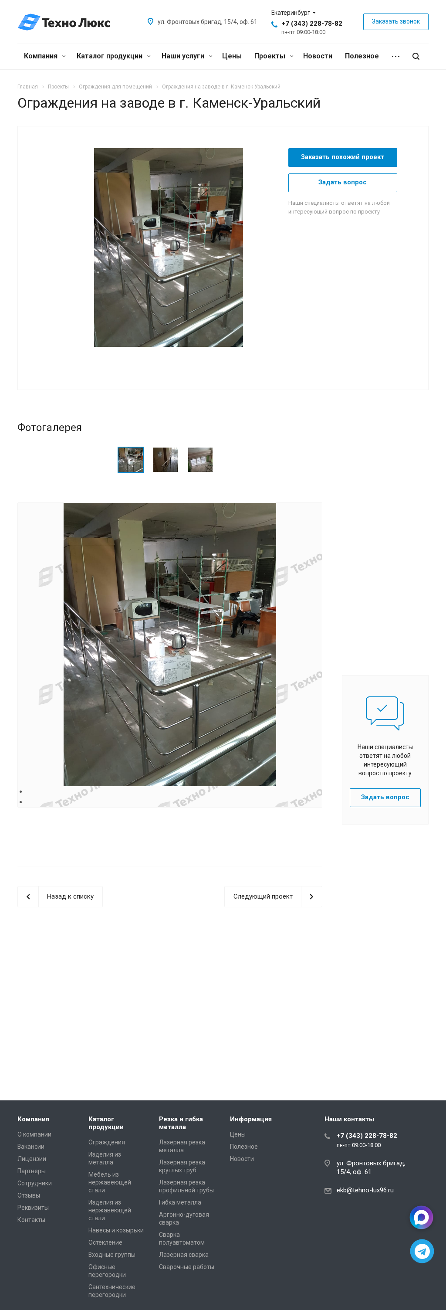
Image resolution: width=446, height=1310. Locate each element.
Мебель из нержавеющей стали (109, 1182)
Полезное (362, 56)
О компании (34, 1134)
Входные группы (111, 1254)
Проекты (270, 56)
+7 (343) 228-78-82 (312, 23)
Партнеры (31, 1170)
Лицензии (31, 1158)
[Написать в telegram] (422, 1251)
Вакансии (30, 1146)
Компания (41, 56)
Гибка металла (180, 1202)
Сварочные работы (186, 1266)
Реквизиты (33, 1207)
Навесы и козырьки (116, 1230)
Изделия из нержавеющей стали (109, 1210)
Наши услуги (184, 56)
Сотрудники (34, 1183)
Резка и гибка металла (181, 1123)
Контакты (31, 1219)
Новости (317, 56)
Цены (232, 56)
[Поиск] (416, 56)
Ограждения (106, 1142)
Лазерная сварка (184, 1254)
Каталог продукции (110, 56)
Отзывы (28, 1195)
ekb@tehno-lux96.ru (365, 1190)
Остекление (105, 1242)
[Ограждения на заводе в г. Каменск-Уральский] (168, 247)
